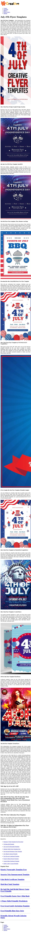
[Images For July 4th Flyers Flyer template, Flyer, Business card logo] (15, 197)
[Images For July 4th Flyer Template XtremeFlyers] (15, 714)
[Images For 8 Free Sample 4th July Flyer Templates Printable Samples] (15, 421)
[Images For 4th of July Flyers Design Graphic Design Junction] (15, 70)
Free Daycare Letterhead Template (11, 856)
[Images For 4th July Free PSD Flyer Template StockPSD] (15, 140)
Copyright (5, 926)
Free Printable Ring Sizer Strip (12, 911)
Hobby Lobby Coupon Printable (10, 863)
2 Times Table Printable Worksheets (14, 901)
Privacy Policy (6, 929)
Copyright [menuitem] (5, 9)
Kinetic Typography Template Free (14, 870)
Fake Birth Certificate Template (12, 879)
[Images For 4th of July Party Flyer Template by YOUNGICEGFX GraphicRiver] (15, 316)
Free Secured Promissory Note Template (12, 851)
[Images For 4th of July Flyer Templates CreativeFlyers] (15, 585)
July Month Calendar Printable (10, 854)
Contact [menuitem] (5, 8)
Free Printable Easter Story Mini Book (15, 896)
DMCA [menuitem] (5, 10)
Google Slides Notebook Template (11, 861)
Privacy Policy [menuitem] (6, 12)
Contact (5, 925)
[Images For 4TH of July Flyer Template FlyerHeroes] (15, 649)
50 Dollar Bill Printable (8, 844)
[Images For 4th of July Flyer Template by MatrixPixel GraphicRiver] (15, 524)
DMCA (5, 927)
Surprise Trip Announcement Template (15, 874)
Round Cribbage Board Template (11, 858)
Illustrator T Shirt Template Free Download (13, 841)
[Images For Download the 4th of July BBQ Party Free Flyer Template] (15, 255)
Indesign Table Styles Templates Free (11, 849)
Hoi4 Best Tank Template (10, 884)
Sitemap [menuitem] (5, 13)
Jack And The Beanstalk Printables (11, 846)
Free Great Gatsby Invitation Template (15, 906)
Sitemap (5, 930)
